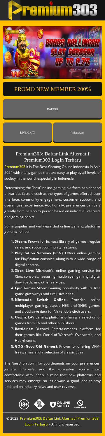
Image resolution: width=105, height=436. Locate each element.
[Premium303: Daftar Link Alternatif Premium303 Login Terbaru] (52, 10)
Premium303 (14, 166)
